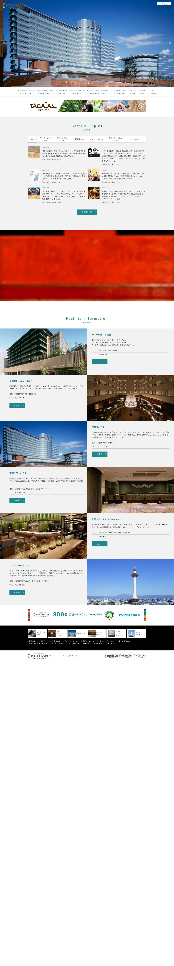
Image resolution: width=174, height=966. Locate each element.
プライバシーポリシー (71, 641)
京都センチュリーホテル (45, 92)
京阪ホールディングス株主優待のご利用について (98, 641)
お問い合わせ (97, 643)
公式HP (99, 362)
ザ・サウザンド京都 (25, 92)
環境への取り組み (124, 641)
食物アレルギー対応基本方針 (38, 643)
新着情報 (32, 641)
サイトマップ (110, 643)
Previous (5, 44)
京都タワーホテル (77, 92)
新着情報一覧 (87, 212)
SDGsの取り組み (152, 92)
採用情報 (142, 92)
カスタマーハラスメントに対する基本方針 (65, 643)
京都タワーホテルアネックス (97, 92)
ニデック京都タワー (118, 92)
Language (165, 4)
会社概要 (133, 92)
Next (169, 44)
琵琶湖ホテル (61, 92)
